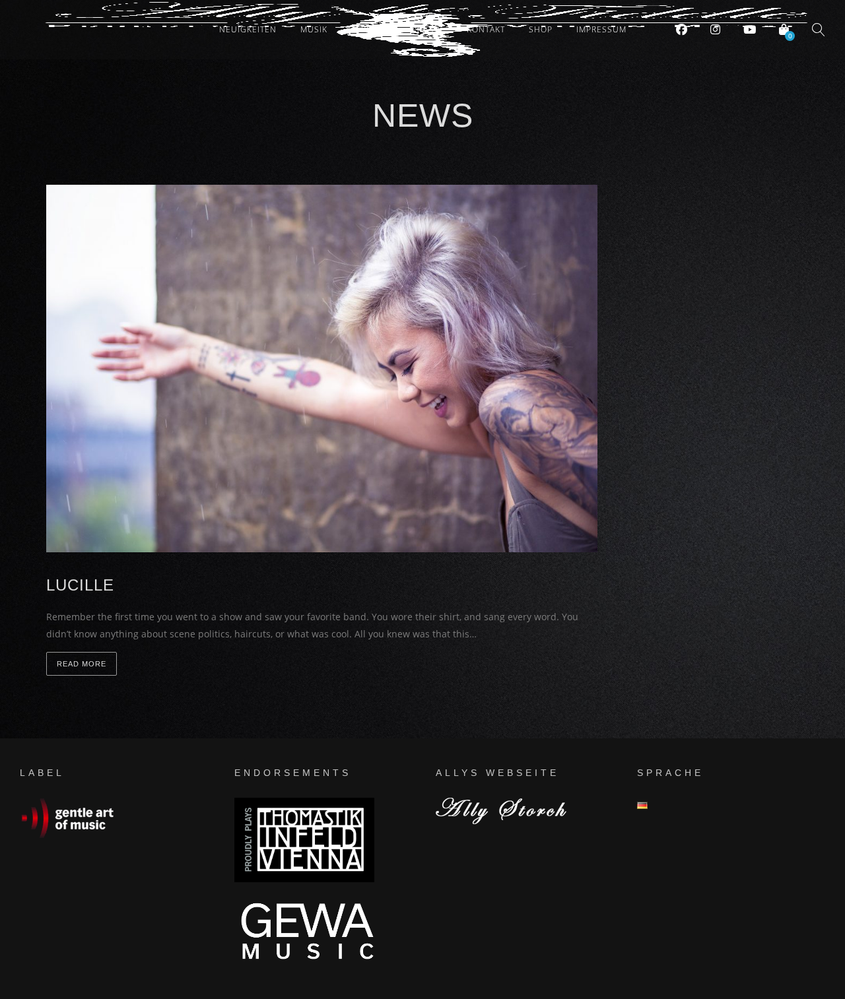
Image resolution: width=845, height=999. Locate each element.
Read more (81, 664)
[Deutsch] (642, 805)
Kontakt (486, 29)
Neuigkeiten (248, 29)
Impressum (601, 29)
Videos (427, 29)
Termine (369, 29)
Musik (313, 29)
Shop (541, 29)
